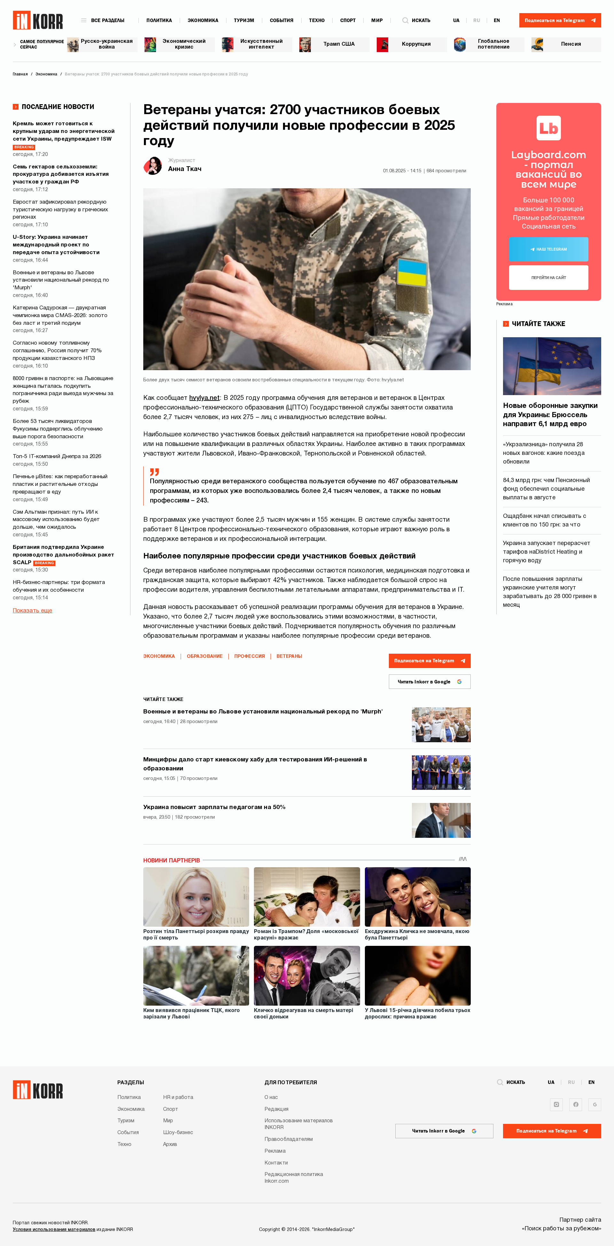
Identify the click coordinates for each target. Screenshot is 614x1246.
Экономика (203, 20)
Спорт (348, 20)
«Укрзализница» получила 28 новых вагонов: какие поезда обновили (544, 453)
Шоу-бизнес (178, 1133)
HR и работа (178, 1097)
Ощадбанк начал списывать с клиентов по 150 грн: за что (544, 521)
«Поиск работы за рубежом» (562, 1229)
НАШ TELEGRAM (552, 249)
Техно (317, 20)
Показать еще (32, 611)
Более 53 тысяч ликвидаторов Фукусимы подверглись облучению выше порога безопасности (58, 429)
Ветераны (289, 657)
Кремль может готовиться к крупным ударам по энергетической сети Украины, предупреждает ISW (63, 135)
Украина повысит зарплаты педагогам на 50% (214, 807)
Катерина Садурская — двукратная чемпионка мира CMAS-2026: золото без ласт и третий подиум (60, 316)
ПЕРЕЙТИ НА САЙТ (548, 278)
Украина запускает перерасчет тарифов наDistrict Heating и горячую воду (546, 552)
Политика (159, 20)
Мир (376, 20)
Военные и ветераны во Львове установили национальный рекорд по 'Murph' (61, 280)
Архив (170, 1144)
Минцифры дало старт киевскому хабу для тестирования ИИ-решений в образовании (255, 764)
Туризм (244, 20)
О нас (271, 1097)
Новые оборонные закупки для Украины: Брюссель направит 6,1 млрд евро (550, 415)
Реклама (275, 1151)
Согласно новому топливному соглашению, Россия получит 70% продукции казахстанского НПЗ (57, 351)
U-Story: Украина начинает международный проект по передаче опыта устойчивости (56, 245)
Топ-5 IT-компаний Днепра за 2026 (57, 456)
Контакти (276, 1163)
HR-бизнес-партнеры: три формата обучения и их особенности (59, 586)
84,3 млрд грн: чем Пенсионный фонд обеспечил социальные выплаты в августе (546, 489)
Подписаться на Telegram (424, 661)
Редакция (276, 1109)
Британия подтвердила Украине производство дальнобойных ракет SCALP (63, 555)
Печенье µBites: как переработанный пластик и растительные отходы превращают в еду (60, 484)
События (282, 20)
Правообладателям (288, 1139)
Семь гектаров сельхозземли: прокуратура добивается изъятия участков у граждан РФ (61, 175)
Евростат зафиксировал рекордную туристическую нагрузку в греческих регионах (60, 210)
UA (456, 20)
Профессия (249, 657)
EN (497, 20)
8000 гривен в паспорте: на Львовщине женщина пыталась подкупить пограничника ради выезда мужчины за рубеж (63, 390)
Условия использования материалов (54, 1230)
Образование (205, 657)
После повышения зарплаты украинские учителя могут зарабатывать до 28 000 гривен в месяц (550, 592)
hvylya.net (204, 398)
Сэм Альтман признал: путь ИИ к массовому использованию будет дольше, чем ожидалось (56, 520)
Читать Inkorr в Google (424, 682)
